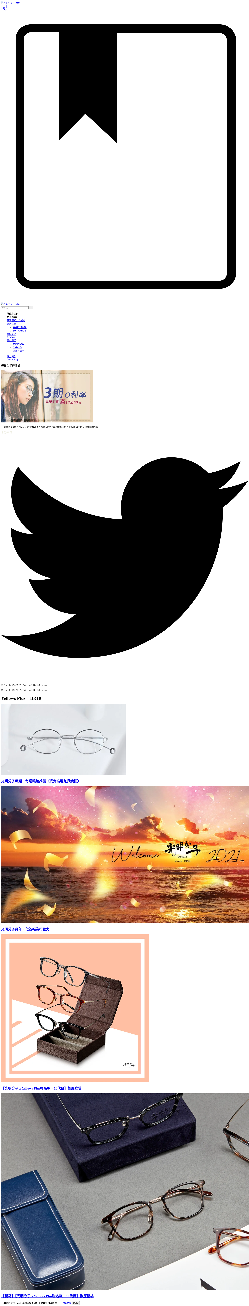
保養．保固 (18, 351)
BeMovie (11, 337)
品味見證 (11, 334)
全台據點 (17, 347)
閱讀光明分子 (20, 331)
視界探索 (11, 324)
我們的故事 (18, 344)
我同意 (76, 1303)
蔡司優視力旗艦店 (16, 320)
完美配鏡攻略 (20, 327)
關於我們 (11, 340)
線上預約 (11, 356)
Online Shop (12, 359)
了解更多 (66, 1303)
